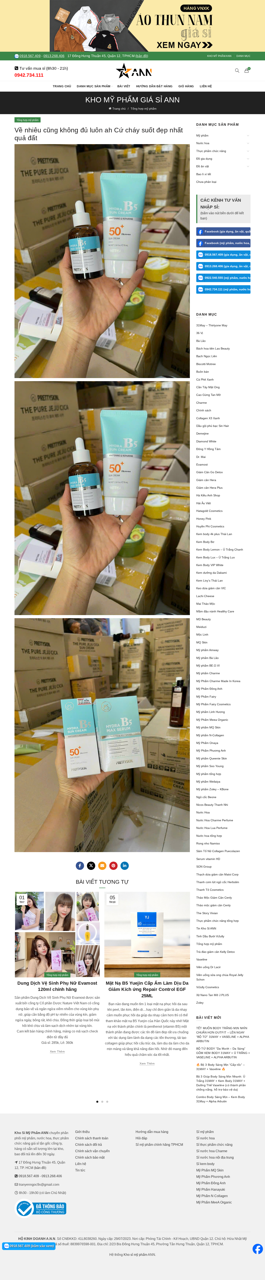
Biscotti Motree (206, 364)
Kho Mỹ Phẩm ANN (219, 56)
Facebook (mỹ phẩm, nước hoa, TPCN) (228, 243)
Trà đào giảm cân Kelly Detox (215, 951)
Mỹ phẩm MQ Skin (208, 727)
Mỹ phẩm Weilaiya (208, 781)
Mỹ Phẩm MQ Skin (210, 1170)
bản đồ (40, 1168)
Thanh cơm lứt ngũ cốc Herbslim (217, 882)
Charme (201, 402)
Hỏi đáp (141, 1138)
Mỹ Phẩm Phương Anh (211, 750)
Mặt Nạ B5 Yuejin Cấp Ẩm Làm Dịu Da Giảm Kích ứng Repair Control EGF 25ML (147, 990)
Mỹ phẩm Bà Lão (207, 658)
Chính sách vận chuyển (92, 1151)
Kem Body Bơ (205, 542)
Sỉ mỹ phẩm (205, 1132)
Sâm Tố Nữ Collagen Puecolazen (218, 851)
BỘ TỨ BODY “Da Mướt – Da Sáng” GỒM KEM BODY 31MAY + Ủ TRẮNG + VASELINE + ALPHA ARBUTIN (223, 1053)
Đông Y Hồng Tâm (208, 449)
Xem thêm (57, 1051)
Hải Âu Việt (203, 503)
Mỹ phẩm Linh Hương (210, 712)
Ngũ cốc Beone (206, 797)
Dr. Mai (201, 457)
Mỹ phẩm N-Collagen (210, 735)
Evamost (202, 464)
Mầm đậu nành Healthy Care (215, 611)
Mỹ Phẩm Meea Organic (212, 719)
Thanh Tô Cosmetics (210, 889)
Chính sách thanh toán (91, 1138)
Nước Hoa (203, 812)
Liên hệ (206, 86)
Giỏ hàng (186, 86)
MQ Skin (201, 642)
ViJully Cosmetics (207, 987)
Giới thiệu (82, 1132)
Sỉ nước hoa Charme (211, 1151)
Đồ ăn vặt (202, 166)
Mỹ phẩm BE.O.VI (208, 665)
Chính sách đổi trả (88, 1144)
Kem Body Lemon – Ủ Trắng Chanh (219, 549)
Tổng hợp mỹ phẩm (144, 108)
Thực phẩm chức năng (211, 151)
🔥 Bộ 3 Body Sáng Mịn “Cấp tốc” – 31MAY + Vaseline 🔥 (220, 1067)
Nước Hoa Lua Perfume (212, 828)
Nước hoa (202, 143)
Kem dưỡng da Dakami (211, 572)
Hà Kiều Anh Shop (208, 495)
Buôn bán (202, 371)
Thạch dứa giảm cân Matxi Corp (217, 874)
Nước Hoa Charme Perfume (214, 820)
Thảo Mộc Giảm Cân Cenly (214, 897)
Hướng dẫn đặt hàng (154, 86)
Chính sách (203, 410)
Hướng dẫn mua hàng (152, 1132)
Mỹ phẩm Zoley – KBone (212, 789)
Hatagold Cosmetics (209, 510)
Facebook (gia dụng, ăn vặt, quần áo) (228, 231)
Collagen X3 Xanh (208, 418)
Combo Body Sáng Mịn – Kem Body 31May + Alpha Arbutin (220, 1099)
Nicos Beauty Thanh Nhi (212, 804)
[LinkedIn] (124, 866)
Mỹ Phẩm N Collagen (212, 1196)
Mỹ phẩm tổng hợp (208, 774)
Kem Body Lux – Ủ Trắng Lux (215, 557)
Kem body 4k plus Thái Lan (214, 534)
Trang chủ (62, 86)
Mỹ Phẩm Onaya (207, 743)
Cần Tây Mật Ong (208, 387)
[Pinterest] (113, 866)
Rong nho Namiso (208, 843)
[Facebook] (80, 866)
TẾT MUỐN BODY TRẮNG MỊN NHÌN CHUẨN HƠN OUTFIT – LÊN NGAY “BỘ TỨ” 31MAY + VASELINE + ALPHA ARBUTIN (222, 1034)
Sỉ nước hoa (205, 1138)
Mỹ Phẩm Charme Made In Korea (218, 681)
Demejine (202, 433)
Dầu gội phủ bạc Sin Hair (212, 425)
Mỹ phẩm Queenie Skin (211, 758)
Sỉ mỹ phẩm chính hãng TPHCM (159, 1144)
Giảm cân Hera (206, 480)
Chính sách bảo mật (90, 1157)
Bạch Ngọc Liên (206, 356)
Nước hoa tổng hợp (209, 835)
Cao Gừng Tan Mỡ (208, 394)
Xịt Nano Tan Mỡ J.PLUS (212, 995)
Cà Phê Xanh (205, 379)
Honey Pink (203, 518)
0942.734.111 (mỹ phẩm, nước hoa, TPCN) (228, 289)
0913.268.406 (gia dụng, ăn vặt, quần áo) (228, 266)
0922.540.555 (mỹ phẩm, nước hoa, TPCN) (228, 277)
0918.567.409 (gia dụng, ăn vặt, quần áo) (228, 254)
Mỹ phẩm (202, 135)
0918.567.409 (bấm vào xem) (31, 1246)
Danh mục (243, 56)
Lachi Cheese (205, 596)
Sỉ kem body (205, 1164)
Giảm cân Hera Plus (209, 487)
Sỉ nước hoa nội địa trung (215, 1157)
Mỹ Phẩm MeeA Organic (214, 1202)
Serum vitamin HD (208, 859)
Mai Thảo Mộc (205, 603)
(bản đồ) (141, 56)
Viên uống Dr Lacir (208, 967)
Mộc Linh (202, 634)
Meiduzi (201, 627)
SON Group (204, 866)
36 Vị (199, 333)
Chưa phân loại (206, 181)
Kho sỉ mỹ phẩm (135, 1254)
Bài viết (123, 86)
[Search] (237, 70)
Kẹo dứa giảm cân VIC (211, 588)
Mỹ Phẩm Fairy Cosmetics (213, 704)
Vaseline (201, 959)
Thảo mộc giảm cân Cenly (213, 905)
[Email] (102, 866)
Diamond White (206, 441)
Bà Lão (201, 340)
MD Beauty (203, 619)
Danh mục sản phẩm (94, 86)
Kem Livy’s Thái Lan (209, 580)
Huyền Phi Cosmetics (210, 526)
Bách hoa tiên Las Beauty (213, 348)
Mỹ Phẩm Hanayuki (210, 1189)
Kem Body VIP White (209, 565)
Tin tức (80, 1170)
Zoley (200, 1002)
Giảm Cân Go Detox (209, 472)
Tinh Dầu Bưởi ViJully (210, 936)
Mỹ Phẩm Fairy (206, 696)
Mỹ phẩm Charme (208, 673)
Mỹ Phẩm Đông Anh (209, 688)
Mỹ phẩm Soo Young (210, 766)
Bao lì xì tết (203, 174)
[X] (91, 866)
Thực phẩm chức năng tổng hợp (217, 920)
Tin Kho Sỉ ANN (206, 928)
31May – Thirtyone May (211, 325)
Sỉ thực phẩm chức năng (214, 1144)
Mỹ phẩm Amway (207, 650)
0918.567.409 (30, 56)
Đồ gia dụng (204, 158)
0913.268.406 (54, 56)
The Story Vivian (207, 913)
